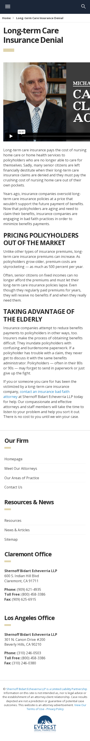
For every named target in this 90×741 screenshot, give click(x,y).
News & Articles (17, 530)
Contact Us (13, 487)
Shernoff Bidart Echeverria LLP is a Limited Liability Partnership (46, 689)
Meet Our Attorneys (20, 468)
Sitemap (11, 539)
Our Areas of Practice (21, 477)
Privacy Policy (55, 709)
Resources (12, 520)
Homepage (13, 459)
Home (6, 18)
